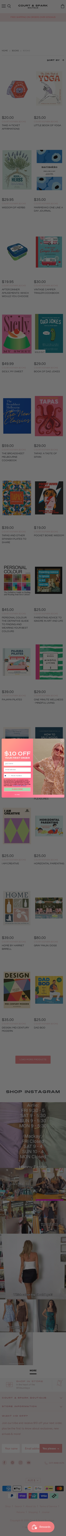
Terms (24, 785)
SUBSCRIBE (17, 789)
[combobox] (7, 775)
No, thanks (17, 794)
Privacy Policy (17, 785)
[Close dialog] (62, 740)
